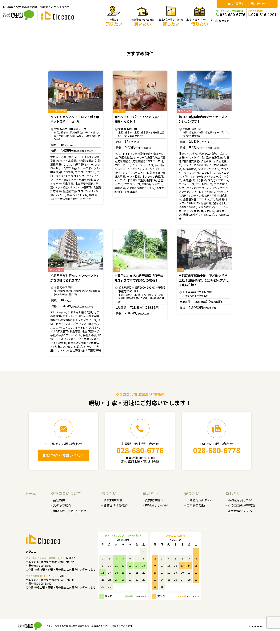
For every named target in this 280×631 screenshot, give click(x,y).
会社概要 (59, 500)
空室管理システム (240, 511)
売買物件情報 (154, 500)
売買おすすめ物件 (157, 505)
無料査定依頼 (195, 505)
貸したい (233, 493)
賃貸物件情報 (113, 500)
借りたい (109, 493)
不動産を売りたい (198, 500)
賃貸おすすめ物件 (116, 505)
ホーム (30, 493)
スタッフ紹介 (62, 505)
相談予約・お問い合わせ (63, 455)
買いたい (150, 493)
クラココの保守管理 (241, 505)
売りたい (191, 493)
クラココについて (66, 493)
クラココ (31, 551)
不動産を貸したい (240, 500)
